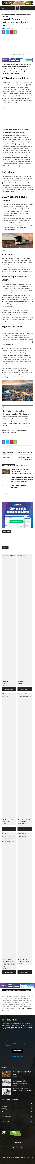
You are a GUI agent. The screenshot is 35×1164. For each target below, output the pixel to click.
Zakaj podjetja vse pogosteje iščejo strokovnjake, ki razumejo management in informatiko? (22, 1081)
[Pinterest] (11, 32)
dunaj (8, 430)
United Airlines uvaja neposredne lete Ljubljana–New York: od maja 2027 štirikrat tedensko (22, 479)
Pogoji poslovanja (27, 1157)
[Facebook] (3, 32)
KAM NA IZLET (28, 14)
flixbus (12, 430)
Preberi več (24, 829)
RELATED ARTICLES (8, 465)
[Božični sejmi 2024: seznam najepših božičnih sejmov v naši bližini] (17, 137)
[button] (3, 8)
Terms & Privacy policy (17, 1056)
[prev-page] (3, 494)
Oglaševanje (18, 1157)
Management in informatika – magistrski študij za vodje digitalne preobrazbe (22, 1090)
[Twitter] (7, 32)
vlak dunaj (13, 432)
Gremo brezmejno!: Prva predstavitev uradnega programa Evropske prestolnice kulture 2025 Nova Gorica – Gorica (25, 456)
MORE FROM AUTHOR (22, 465)
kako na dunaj (5, 432)
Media (12, 1157)
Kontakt (8, 1157)
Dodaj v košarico (9, 689)
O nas (3, 1157)
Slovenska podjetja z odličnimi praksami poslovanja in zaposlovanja (8, 455)
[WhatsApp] (15, 32)
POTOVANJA (4, 16)
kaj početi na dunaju (21, 430)
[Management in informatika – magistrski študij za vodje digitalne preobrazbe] (6, 1091)
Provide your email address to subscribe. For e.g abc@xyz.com (16, 1044)
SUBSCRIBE (17, 1051)
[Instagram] (17, 1147)
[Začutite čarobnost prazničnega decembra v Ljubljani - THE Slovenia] (17, 416)
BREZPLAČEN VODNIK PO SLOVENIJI (14, 12)
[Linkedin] (21, 1147)
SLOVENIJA (21, 14)
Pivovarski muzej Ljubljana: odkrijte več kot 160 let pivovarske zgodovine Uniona (21, 471)
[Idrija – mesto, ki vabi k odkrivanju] (6, 488)
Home (3, 12)
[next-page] (5, 494)
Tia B (4, 28)
